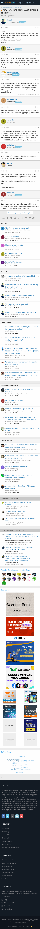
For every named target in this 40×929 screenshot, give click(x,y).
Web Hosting (17, 377)
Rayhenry (8, 230)
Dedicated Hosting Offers (19, 422)
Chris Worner (9, 377)
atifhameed (8, 247)
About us (21, 927)
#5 (38, 127)
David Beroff (9, 411)
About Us (7, 896)
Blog (5, 900)
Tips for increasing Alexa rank (17, 228)
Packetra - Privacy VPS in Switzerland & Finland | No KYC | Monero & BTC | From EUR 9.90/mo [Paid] (22, 351)
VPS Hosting (13, 402)
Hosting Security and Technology (22, 411)
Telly (9, 47)
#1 (38, 28)
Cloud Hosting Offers (8, 869)
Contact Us (7, 906)
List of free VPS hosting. (14, 400)
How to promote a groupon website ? (20, 295)
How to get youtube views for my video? (21, 312)
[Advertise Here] (9, 725)
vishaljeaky (11, 145)
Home (27, 927)
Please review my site (14, 245)
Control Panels (6, 844)
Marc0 (4, 16)
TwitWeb (10, 193)
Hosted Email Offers (8, 872)
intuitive (7, 238)
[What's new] (34, 2)
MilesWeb (8, 422)
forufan (7, 469)
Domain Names (14, 331)
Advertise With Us (9, 903)
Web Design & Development (10, 847)
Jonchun (7, 255)
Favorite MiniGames (13, 262)
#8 (38, 200)
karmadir (10, 163)
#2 (38, 55)
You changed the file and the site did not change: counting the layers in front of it (21, 374)
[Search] (38, 2)
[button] (2, 2)
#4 (38, 107)
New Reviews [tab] (20, 530)
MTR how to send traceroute (16, 466)
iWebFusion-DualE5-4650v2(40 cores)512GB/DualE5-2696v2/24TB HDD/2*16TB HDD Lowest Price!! (17, 558)
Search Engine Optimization (20, 394)
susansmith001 (13, 72)
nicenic (7, 331)
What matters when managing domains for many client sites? (21, 327)
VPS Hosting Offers (20, 355)
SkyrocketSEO (12, 99)
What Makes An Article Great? (15, 512)
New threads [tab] (14, 499)
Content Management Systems (22, 460)
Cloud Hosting (16, 433)
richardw (10, 120)
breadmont (8, 394)
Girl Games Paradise (13, 253)
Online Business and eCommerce (21, 230)
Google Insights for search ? (16, 304)
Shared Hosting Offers (8, 860)
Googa (7, 402)
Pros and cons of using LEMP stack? (19, 409)
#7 (38, 171)
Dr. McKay (8, 490)
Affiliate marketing (13, 236)
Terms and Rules (12, 927)
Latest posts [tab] (5, 499)
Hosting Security (7, 841)
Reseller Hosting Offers (9, 863)
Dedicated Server (10, 525)
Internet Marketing (15, 278)
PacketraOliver (9, 355)
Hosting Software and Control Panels (26, 449)
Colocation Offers (7, 876)
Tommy (7, 278)
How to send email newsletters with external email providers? (19, 476)
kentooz (7, 264)
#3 (38, 80)
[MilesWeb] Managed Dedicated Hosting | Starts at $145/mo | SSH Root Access (21, 418)
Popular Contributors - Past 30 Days (15, 570)
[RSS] (32, 927)
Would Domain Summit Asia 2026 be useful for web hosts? (20, 338)
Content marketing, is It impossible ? (20, 276)
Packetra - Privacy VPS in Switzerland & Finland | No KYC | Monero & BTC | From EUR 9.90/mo (21, 536)
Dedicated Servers (7, 835)
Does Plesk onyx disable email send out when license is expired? (21, 446)
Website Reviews (17, 247)
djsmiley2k (8, 480)
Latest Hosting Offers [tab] (7, 530)
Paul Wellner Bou (10, 449)
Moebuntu (8, 433)
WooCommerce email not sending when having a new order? (21, 457)
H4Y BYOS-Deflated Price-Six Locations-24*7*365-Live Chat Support (19, 548)
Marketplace (8, 909)
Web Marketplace (7, 879)
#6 (38, 152)
